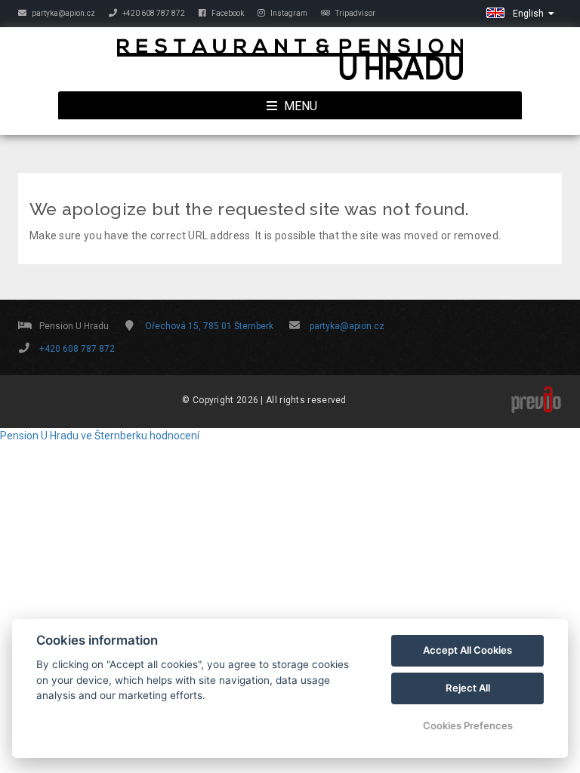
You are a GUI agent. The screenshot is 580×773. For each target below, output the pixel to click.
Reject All (468, 688)
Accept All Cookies (467, 650)
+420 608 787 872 (153, 13)
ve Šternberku (114, 436)
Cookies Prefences (468, 725)
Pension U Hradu (39, 436)
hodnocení (174, 436)
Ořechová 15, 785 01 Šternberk (209, 326)
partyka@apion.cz (62, 13)
